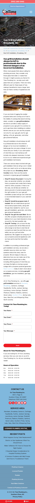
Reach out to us (8, 269)
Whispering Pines (24, 423)
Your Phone (8, 324)
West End (15, 423)
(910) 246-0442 (17, 2)
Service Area (17, 408)
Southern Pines (17, 295)
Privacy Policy (17, 497)
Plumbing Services (17, 479)
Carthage (28, 411)
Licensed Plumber (17, 471)
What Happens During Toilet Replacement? (18, 437)
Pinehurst (8, 418)
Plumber (17, 475)
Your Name (7, 310)
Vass (9, 423)
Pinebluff (26, 416)
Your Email (7, 317)
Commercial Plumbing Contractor (17, 487)
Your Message (9, 331)
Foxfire (15, 414)
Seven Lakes (9, 421)
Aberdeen (24, 283)
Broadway (6, 286)
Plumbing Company (17, 467)
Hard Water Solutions (17, 483)
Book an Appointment (17, 6)
